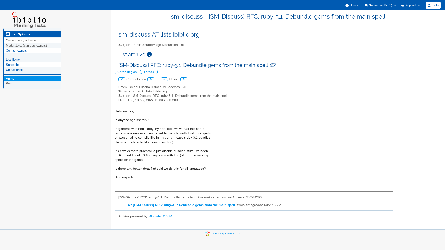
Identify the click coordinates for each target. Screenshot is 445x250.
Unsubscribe (14, 70)
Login (434, 5)
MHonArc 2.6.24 (160, 216)
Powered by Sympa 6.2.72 (226, 233)
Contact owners (16, 50)
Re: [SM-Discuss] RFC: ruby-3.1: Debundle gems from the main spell (181, 205)
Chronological (127, 72)
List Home (13, 59)
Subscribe (12, 64)
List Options (20, 34)
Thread (149, 72)
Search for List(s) (380, 5)
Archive (11, 79)
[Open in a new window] (149, 54)
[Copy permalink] (272, 65)
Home (353, 5)
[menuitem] (351, 5)
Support (410, 5)
